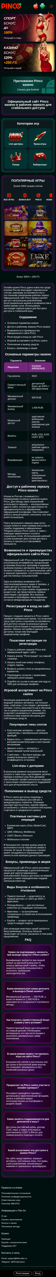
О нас (4, 1216)
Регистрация (22, 1273)
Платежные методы (10, 1226)
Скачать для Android (28, 89)
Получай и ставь (12, 38)
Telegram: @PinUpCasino (13, 1262)
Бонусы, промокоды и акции (22, 348)
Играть (16, 211)
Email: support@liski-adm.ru (14, 1258)
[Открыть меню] (51, 6)
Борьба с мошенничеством (14, 1242)
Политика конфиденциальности (16, 1196)
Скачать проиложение (11, 1219)
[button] (51, 1265)
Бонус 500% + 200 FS (28, 277)
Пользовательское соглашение (16, 1193)
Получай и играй (12, 68)
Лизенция (5, 1239)
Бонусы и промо (9, 1223)
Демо (16, 215)
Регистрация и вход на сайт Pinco (25, 337)
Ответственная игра (10, 1200)
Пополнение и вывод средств (23, 344)
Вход (37, 1273)
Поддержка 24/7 (9, 1246)
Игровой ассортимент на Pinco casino (27, 340)
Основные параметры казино (22, 323)
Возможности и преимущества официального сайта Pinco (23, 331)
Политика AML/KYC (10, 1203)
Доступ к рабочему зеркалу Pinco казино (28, 327)
